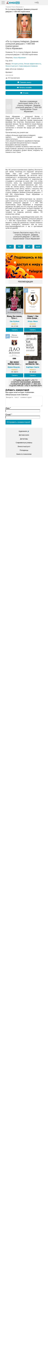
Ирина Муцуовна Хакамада (19, 367)
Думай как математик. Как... (33, 363)
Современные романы (24, 443)
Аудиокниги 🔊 (24, 431)
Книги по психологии (24, 454)
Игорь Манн (33, 321)
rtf (29, 247)
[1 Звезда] (6, 75)
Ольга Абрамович (19, 58)
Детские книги (24, 435)
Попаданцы (24, 450)
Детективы (24, 439)
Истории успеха (17, 64)
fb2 (19, 247)
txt (10, 247)
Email (9, 414)
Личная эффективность (32, 64)
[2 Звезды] (8, 75)
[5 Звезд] (12, 75)
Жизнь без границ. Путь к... (14, 317)
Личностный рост (12, 66)
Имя (8, 408)
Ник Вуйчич (14, 321)
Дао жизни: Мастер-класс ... (14, 363)
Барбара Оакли (32, 367)
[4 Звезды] (11, 75)
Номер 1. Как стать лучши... (33, 317)
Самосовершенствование (28, 66)
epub (38, 247)
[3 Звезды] (9, 75)
